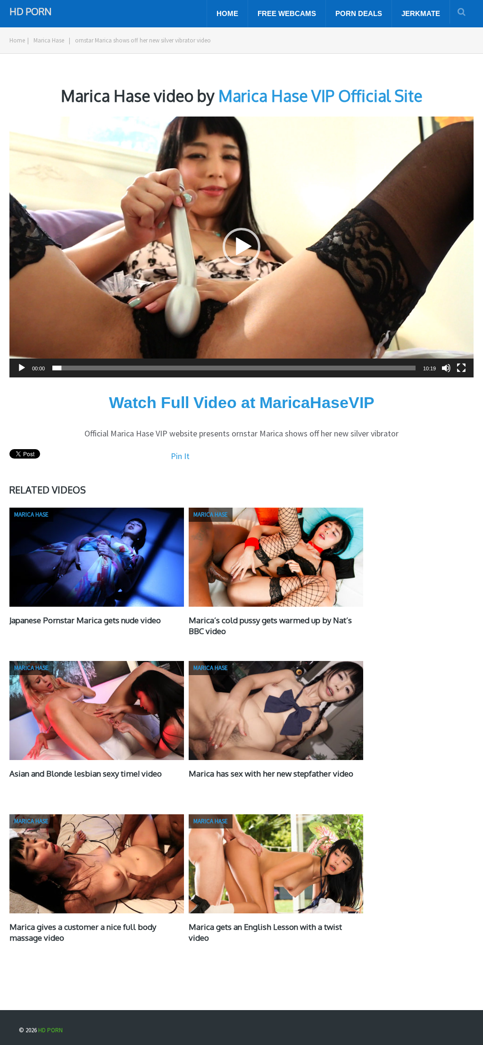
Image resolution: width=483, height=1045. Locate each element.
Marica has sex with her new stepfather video (271, 773)
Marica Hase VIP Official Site (320, 95)
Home (227, 13)
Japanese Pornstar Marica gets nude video (85, 620)
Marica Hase (48, 40)
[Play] (21, 368)
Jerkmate (420, 13)
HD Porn (30, 10)
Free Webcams (287, 13)
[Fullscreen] (461, 368)
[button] (241, 247)
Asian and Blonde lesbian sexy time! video (85, 773)
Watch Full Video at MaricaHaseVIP (242, 402)
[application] (241, 247)
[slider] (233, 368)
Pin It (180, 456)
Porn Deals (358, 13)
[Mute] (446, 368)
